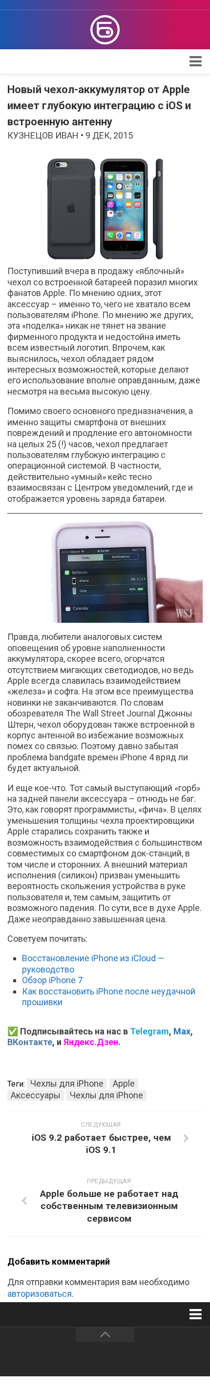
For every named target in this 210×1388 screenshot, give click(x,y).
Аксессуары (36, 1095)
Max (181, 1031)
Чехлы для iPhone (67, 1083)
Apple (124, 1083)
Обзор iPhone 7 (52, 980)
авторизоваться (39, 1294)
